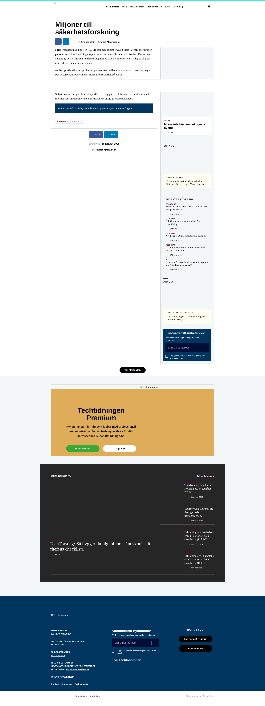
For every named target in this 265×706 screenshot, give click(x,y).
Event (167, 7)
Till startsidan (132, 370)
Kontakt (55, 684)
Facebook (115, 667)
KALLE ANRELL (58, 655)
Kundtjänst (95, 696)
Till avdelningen (205, 476)
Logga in (119, 448)
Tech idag (178, 7)
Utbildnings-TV (154, 7)
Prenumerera (112, 7)
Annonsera (66, 684)
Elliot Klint (57, 645)
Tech (124, 7)
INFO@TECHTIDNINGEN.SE (77, 669)
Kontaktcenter (137, 7)
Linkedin (124, 667)
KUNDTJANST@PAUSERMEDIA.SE (79, 666)
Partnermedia (81, 684)
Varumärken (81, 696)
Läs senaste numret (195, 639)
